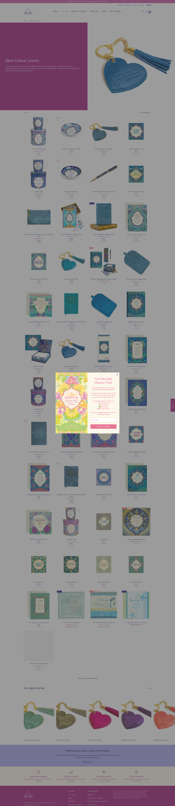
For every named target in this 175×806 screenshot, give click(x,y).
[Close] (117, 375)
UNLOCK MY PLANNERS (103, 426)
